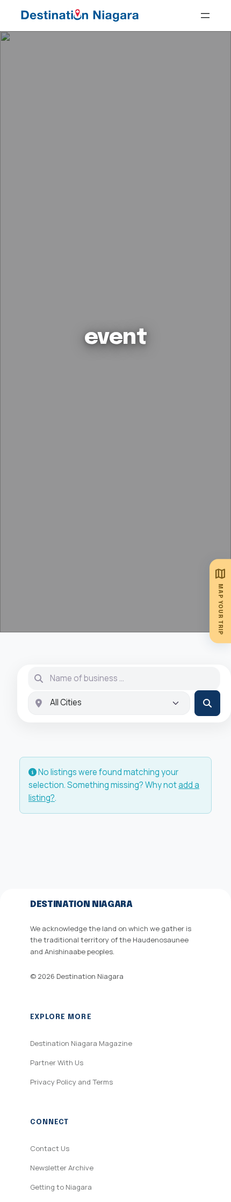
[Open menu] (205, 15)
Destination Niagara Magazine (81, 1043)
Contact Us (49, 1148)
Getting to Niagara (61, 1187)
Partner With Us (56, 1062)
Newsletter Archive (61, 1167)
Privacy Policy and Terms (71, 1082)
